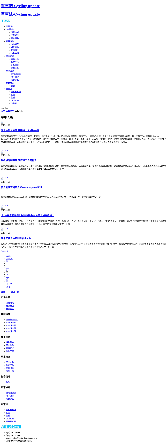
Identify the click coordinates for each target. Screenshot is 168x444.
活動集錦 (10, 351)
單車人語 (10, 362)
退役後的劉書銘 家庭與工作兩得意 (19, 160)
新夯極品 (10, 309)
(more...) (4, 150)
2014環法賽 (11, 322)
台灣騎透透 (11, 393)
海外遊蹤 (10, 396)
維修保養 (10, 368)
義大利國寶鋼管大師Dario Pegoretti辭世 (21, 187)
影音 (8, 382)
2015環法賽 (11, 325)
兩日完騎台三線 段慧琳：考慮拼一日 (20, 130)
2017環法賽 (11, 331)
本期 (8, 413)
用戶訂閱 (10, 418)
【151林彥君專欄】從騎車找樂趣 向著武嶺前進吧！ (27, 215)
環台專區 (10, 399)
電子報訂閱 (11, 421)
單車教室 (10, 111)
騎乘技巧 (10, 365)
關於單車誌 (11, 410)
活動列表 (10, 342)
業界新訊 (10, 306)
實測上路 (10, 371)
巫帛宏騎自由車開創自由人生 (16, 238)
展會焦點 (10, 345)
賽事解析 (10, 348)
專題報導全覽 (12, 320)
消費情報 (10, 303)
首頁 (3, 111)
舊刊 (8, 416)
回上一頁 (15, 292)
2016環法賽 (11, 328)
